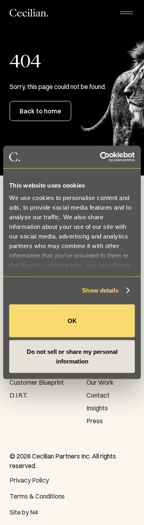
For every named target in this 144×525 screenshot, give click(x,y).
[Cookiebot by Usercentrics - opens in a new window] (101, 157)
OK (72, 320)
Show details (100, 290)
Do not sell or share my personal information (72, 356)
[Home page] (29, 12)
